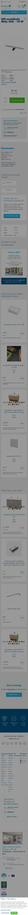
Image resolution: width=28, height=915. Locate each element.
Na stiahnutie (11, 775)
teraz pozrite (11, 689)
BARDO (7, 166)
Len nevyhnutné (5, 913)
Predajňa (10, 773)
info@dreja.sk (10, 132)
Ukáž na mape (8, 868)
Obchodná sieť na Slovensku (10, 760)
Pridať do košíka (19, 100)
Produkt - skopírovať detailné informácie (8, 83)
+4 (13, 406)
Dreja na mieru (4, 764)
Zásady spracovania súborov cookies (4, 782)
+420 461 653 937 (7, 1)
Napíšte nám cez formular (10, 135)
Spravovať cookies (5, 910)
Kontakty (3, 758)
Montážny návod (8, 245)
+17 (14, 510)
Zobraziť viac (9, 72)
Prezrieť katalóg (13, 694)
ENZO (6, 164)
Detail (22, 333)
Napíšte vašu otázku (12, 816)
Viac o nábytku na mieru (12, 215)
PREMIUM (11, 164)
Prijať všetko (14, 913)
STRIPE (11, 166)
